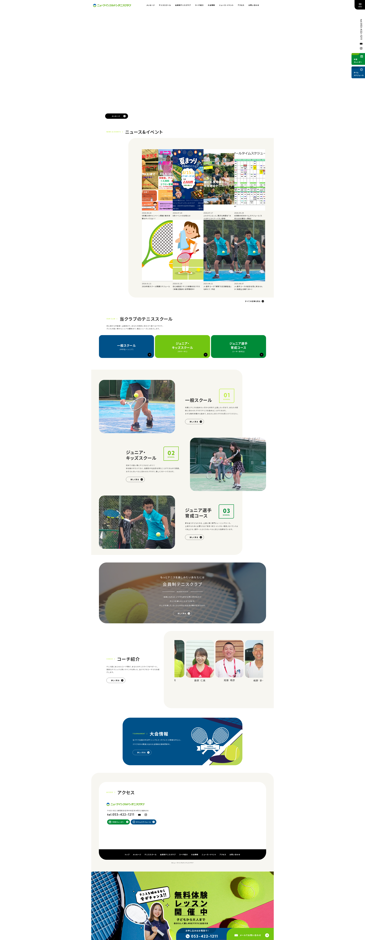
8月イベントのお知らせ (181, 216)
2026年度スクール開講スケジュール (156, 286)
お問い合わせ (253, 5)
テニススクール (165, 5)
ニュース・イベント (226, 5)
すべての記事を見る (252, 301)
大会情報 (211, 5)
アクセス (241, 5)
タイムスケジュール (143, 822)
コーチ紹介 (199, 5)
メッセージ (150, 5)
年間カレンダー (118, 822)
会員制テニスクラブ (183, 5)
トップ (127, 854)
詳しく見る (194, 422)
